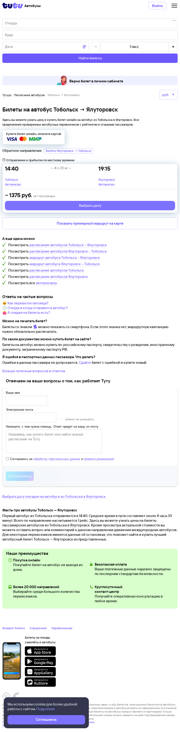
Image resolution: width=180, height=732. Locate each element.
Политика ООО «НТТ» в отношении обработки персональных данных (48, 722)
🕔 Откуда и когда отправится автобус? (35, 308)
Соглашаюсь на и (62, 459)
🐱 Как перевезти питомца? (25, 303)
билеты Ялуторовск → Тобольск (68, 151)
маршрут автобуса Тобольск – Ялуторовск (65, 257)
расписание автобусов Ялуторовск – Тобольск (68, 251)
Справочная (38, 628)
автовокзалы (46, 283)
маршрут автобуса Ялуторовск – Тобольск (65, 264)
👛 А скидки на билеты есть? (26, 312)
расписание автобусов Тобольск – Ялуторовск (68, 245)
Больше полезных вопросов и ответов (33, 371)
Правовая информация (17, 725)
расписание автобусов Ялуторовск (59, 276)
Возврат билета (13, 628)
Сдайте (85, 362)
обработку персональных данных (56, 459)
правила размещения (99, 459)
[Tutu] (12, 5)
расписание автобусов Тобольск (57, 270)
